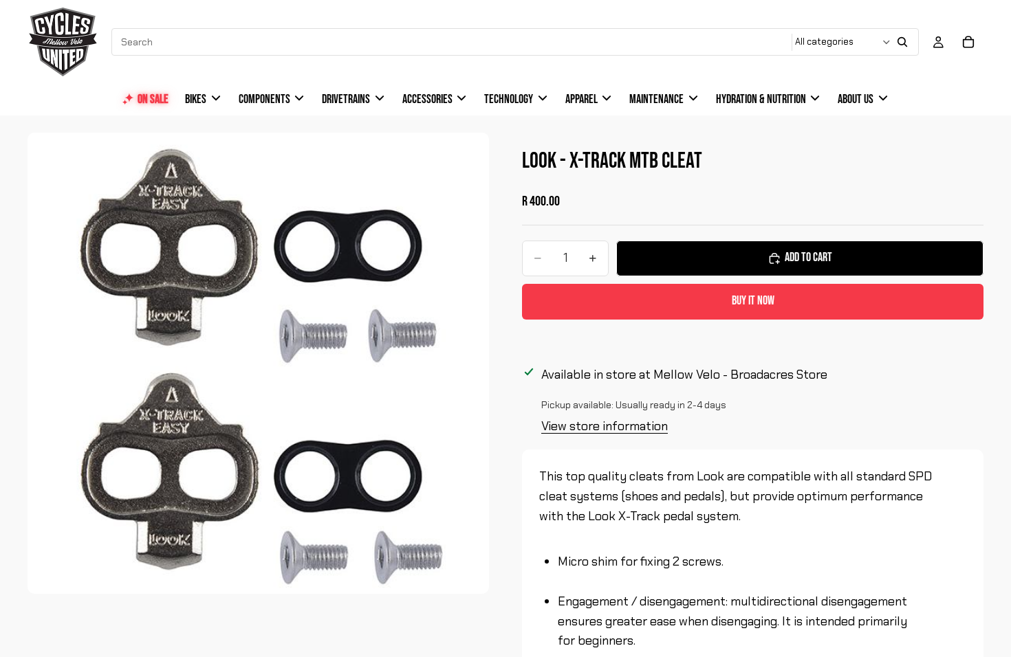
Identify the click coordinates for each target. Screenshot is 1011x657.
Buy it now (753, 300)
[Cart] (968, 42)
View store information (604, 426)
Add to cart (808, 257)
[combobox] (452, 42)
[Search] (902, 42)
